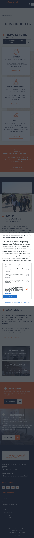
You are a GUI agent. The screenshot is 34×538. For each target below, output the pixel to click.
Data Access (17, 302)
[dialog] (17, 269)
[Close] (30, 235)
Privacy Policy (26, 302)
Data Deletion (7, 302)
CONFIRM (10, 296)
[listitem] (17, 265)
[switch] (27, 269)
